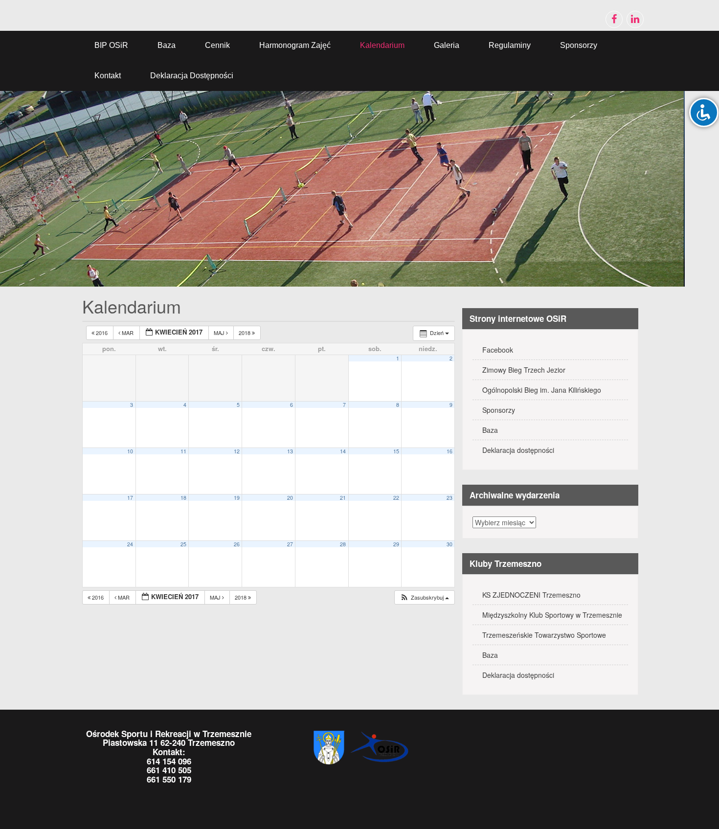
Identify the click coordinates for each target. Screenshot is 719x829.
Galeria (446, 45)
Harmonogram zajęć (295, 45)
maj (220, 332)
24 (130, 544)
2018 (245, 332)
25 (183, 544)
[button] (424, 597)
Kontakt (107, 75)
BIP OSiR (111, 45)
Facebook (497, 350)
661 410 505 (169, 770)
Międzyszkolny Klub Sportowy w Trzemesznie (552, 615)
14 (343, 451)
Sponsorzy (578, 45)
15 (396, 451)
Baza (166, 45)
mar (127, 332)
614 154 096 (169, 761)
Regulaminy (510, 45)
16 (449, 451)
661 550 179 (169, 779)
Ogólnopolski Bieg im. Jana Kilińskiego (541, 390)
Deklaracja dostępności (191, 75)
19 (237, 497)
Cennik (217, 45)
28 (343, 544)
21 (343, 497)
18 (183, 497)
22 (396, 497)
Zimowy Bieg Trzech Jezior (523, 370)
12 (237, 451)
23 (449, 497)
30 (449, 544)
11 (183, 451)
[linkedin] (635, 19)
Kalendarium (382, 45)
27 (290, 544)
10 (130, 451)
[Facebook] (614, 19)
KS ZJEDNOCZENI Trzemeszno (531, 595)
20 (290, 497)
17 (130, 497)
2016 (101, 332)
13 (290, 451)
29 (396, 544)
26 (237, 544)
